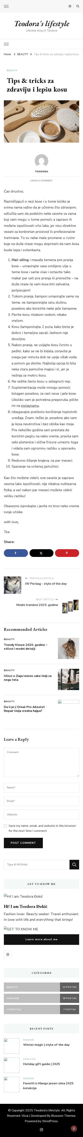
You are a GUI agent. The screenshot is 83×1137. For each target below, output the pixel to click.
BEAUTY (12, 70)
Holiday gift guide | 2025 (41, 1064)
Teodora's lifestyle (41, 23)
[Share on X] (42, 553)
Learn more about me (41, 939)
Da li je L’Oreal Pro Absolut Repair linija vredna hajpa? (24, 709)
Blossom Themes (63, 1116)
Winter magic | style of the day (46, 1045)
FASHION (28, 1039)
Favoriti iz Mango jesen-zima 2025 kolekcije (48, 1086)
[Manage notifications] (74, 1128)
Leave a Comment (41, 180)
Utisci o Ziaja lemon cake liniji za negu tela (28, 678)
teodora (41, 171)
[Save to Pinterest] (67, 553)
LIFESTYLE (29, 1059)
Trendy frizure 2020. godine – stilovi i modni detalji (25, 647)
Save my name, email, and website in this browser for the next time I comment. (42, 828)
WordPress (50, 1121)
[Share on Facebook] (16, 553)
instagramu (30, 405)
